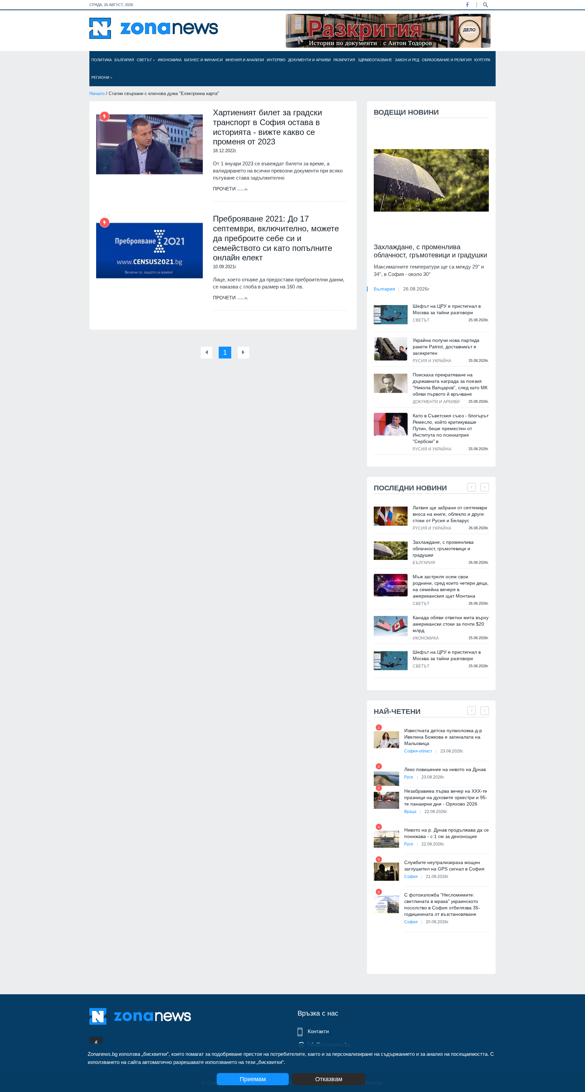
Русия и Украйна (432, 360)
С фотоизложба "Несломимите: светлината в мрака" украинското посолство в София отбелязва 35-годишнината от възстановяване (442, 904)
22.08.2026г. (436, 811)
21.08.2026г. (437, 876)
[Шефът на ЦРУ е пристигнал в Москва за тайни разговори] (391, 314)
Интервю (276, 60)
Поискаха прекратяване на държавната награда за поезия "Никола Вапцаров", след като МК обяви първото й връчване (450, 384)
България (124, 60)
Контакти (318, 1031)
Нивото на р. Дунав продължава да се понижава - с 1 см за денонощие (446, 833)
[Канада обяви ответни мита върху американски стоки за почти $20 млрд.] (391, 626)
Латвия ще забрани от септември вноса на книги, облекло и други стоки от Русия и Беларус (450, 514)
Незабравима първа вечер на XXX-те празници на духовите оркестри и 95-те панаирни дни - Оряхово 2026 (445, 797)
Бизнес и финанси (203, 60)
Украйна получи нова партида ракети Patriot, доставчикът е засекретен (446, 347)
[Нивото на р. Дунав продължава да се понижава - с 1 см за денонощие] (386, 839)
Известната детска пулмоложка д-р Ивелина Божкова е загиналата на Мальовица (443, 737)
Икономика (169, 60)
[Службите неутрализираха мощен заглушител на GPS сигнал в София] (386, 871)
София (411, 876)
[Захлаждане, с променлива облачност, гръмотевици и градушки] (431, 180)
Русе (408, 777)
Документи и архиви (309, 60)
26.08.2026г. (416, 289)
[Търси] (485, 4)
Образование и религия (447, 60)
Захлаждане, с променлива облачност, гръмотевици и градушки (430, 251)
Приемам (253, 1079)
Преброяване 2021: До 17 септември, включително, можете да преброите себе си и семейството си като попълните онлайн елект (276, 238)
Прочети (225, 188)
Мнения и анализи (244, 60)
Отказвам (328, 1079)
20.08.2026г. (437, 922)
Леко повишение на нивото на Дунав (445, 769)
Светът (145, 60)
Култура (482, 60)
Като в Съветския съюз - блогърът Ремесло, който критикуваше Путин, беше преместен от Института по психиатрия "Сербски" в (451, 428)
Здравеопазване (375, 60)
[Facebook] (467, 4)
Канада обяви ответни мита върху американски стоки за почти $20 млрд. (451, 624)
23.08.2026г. (451, 751)
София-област (418, 751)
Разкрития (344, 60)
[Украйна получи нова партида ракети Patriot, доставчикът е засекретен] (391, 348)
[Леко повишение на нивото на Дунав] (386, 778)
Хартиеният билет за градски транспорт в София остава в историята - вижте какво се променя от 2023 (267, 127)
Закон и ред (407, 60)
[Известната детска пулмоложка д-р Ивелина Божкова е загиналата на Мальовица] (386, 739)
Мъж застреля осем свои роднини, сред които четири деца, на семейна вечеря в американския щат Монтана (451, 586)
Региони (100, 77)
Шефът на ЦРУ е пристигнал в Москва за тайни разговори (447, 309)
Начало (97, 93)
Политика (101, 60)
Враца (410, 811)
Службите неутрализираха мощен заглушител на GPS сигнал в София (444, 866)
